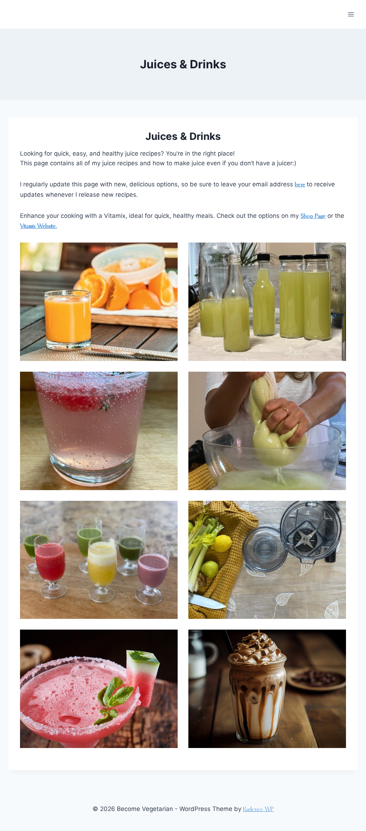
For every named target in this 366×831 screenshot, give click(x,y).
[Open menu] (350, 14)
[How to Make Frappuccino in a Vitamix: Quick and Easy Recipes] (267, 689)
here (300, 185)
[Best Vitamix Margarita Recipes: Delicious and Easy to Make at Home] (99, 689)
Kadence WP (258, 809)
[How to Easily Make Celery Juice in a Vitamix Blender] (267, 431)
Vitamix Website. (38, 226)
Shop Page (313, 216)
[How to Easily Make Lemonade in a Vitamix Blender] (99, 431)
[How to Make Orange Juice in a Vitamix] (99, 302)
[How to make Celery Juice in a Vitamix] (267, 302)
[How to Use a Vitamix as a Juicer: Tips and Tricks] (267, 560)
